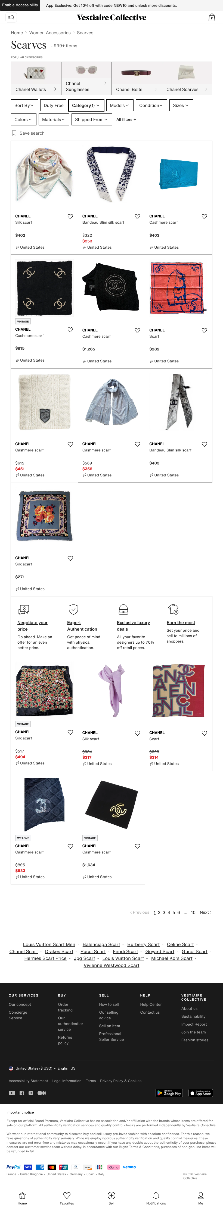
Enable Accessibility (20, 5)
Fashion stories (194, 1040)
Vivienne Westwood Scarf (112, 965)
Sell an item (109, 1026)
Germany (76, 1174)
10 (193, 912)
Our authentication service (71, 1023)
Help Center (151, 1004)
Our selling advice (108, 1015)
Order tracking (65, 1007)
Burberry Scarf (143, 944)
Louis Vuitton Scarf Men (49, 944)
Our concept (20, 1004)
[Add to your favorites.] (70, 216)
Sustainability (193, 1016)
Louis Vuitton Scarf (123, 958)
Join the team (193, 1032)
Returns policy (65, 1040)
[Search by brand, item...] (11, 17)
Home (17, 32)
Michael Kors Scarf (172, 958)
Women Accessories (49, 32)
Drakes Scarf (59, 951)
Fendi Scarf (125, 951)
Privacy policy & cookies (120, 1080)
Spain (90, 1174)
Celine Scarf (180, 944)
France (11, 1174)
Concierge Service (18, 1015)
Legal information (66, 1080)
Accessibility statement (28, 1080)
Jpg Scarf (84, 958)
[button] (212, 17)
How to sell (109, 1004)
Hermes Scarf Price (45, 958)
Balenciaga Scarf (101, 944)
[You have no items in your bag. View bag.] (212, 17)
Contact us (150, 1012)
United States (56, 1174)
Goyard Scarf (159, 951)
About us (189, 1008)
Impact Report (194, 1024)
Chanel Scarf (23, 951)
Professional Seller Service (111, 1036)
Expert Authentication (82, 625)
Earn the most (181, 622)
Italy (101, 1174)
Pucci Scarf (93, 951)
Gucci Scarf (194, 951)
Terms (91, 1080)
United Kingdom (31, 1174)
